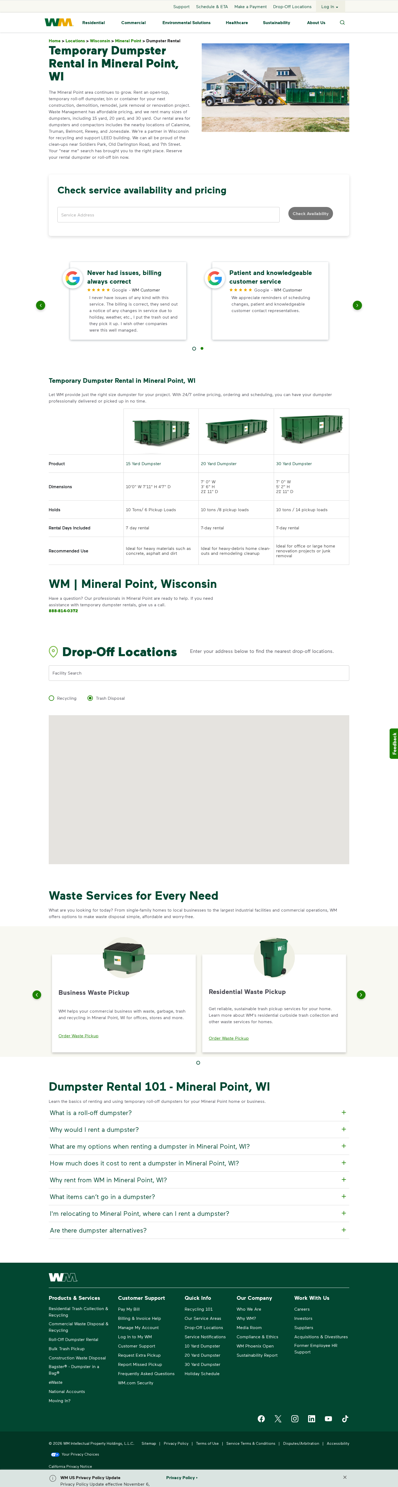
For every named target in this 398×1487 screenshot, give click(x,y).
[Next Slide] (361, 994)
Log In (327, 6)
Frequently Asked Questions (146, 1373)
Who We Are (249, 1308)
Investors (303, 1318)
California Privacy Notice (70, 1466)
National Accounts (67, 1391)
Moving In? (60, 1400)
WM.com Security (135, 1382)
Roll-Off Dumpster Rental (73, 1339)
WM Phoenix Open (255, 1345)
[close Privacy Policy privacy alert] (345, 1477)
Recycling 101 (199, 1308)
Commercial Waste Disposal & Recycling (79, 1327)
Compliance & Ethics (257, 1336)
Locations (77, 40)
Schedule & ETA (212, 6)
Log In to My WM (135, 1336)
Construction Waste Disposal (77, 1357)
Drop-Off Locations (292, 6)
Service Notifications (205, 1336)
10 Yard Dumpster (202, 1345)
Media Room (249, 1327)
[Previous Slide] (37, 994)
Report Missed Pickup (140, 1364)
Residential (93, 22)
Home (56, 40)
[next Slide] (357, 306)
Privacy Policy (176, 1443)
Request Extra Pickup (139, 1355)
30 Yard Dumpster (294, 463)
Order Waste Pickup (78, 1035)
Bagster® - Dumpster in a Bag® (74, 1369)
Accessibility (338, 1443)
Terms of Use (207, 1443)
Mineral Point (130, 40)
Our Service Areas (203, 1318)
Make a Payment (250, 6)
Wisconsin (102, 40)
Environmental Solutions (186, 22)
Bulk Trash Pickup (67, 1348)
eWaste (56, 1382)
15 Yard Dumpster (143, 463)
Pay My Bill (129, 1308)
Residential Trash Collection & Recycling (78, 1311)
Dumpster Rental (164, 40)
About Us (316, 22)
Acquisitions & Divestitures (321, 1336)
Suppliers (303, 1327)
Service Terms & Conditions (250, 1443)
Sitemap (149, 1443)
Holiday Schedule (202, 1373)
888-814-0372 (63, 610)
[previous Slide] (40, 306)
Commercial (133, 22)
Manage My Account (138, 1327)
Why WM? (246, 1318)
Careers (302, 1308)
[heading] (198, 1112)
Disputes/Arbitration (301, 1443)
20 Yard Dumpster (219, 463)
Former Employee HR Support (315, 1348)
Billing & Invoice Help (139, 1318)
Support (181, 6)
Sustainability (276, 22)
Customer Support (136, 1345)
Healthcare (237, 22)
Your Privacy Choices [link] (80, 1454)
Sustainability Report (257, 1355)
